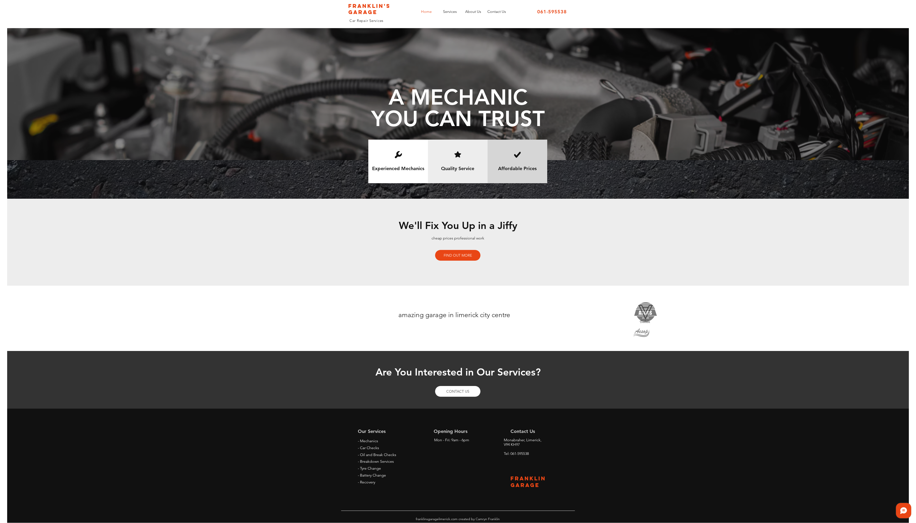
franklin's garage (369, 9)
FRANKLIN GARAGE (528, 481)
